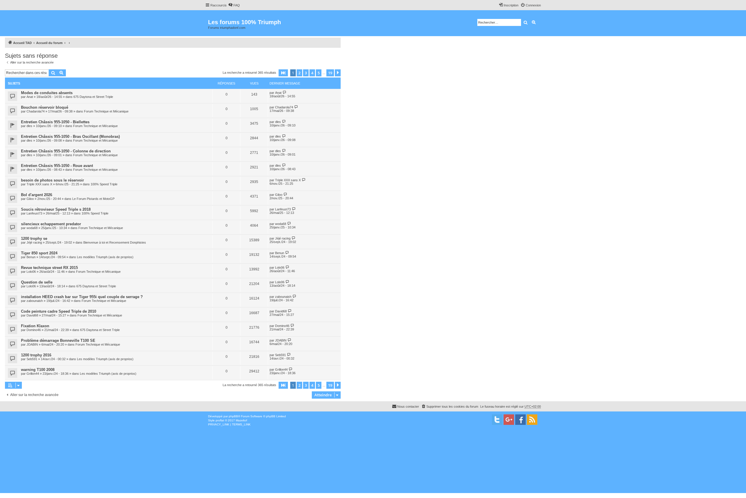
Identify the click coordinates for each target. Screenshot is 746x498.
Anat (30, 96)
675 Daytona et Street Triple (93, 96)
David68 (32, 315)
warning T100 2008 (37, 369)
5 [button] (319, 72)
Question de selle (36, 282)
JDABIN (32, 344)
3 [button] (306, 72)
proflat (220, 420)
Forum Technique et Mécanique (106, 111)
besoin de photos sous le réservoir (52, 180)
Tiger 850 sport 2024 (39, 253)
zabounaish (35, 300)
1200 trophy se (34, 238)
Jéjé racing (34, 242)
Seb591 (32, 359)
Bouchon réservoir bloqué (44, 107)
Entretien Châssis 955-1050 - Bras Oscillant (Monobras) (70, 136)
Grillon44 (33, 373)
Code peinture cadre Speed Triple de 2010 (58, 311)
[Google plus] (509, 419)
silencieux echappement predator (51, 224)
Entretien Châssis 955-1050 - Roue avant (57, 165)
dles (29, 126)
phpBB (233, 416)
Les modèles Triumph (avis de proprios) (105, 257)
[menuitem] (234, 5)
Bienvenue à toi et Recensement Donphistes (114, 242)
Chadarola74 (36, 111)
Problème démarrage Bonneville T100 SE (58, 340)
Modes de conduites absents (47, 93)
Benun (31, 257)
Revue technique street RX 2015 (49, 267)
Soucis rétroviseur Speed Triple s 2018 (56, 209)
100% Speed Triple (104, 184)
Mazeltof (241, 420)
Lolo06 (31, 271)
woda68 (32, 228)
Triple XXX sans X (39, 184)
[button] (283, 72)
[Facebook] (520, 419)
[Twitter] (497, 419)
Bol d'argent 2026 (36, 195)
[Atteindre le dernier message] (284, 92)
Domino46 (34, 330)
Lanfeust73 (34, 213)
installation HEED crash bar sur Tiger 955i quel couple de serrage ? (82, 297)
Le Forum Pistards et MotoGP (93, 198)
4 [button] (312, 72)
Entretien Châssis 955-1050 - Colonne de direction (66, 151)
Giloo (30, 198)
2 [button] (299, 72)
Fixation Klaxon (35, 326)
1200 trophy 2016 (36, 355)
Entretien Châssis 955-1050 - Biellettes (55, 122)
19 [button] (330, 72)
